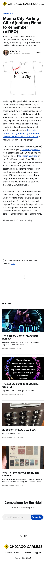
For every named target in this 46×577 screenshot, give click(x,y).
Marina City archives (31, 149)
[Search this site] (38, 4)
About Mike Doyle (12, 553)
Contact (27, 553)
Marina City (8, 13)
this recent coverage (27, 156)
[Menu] (42, 4)
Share (38, 52)
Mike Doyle (15, 51)
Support (37, 553)
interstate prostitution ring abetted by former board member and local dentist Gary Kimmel (22, 133)
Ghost (28, 558)
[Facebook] (25, 536)
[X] (20, 536)
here (13, 263)
